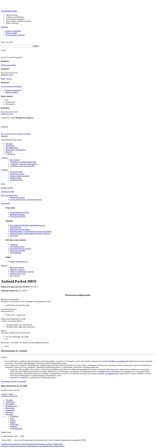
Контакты (9, 412)
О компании (10, 154)
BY (26, 134)
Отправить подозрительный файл (23, 162)
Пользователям (11, 406)
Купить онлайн (11, 33)
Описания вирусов (17, 197)
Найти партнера (12, 23)
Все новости (15, 276)
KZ (21, 134)
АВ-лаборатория (11, 148)
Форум (9, 79)
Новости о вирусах (17, 269)
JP (18, 134)
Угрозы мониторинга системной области (26, 199)
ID (29, 134)
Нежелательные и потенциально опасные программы (31, 231)
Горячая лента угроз (17, 274)
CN (5, 134)
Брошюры (14, 244)
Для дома (9, 144)
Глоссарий (14, 235)
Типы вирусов (15, 227)
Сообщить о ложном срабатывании (23, 164)
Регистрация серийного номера (18, 21)
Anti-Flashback (15, 253)
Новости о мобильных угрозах (22, 272)
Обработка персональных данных (14, 444)
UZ (23, 134)
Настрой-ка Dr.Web (17, 251)
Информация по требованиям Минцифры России (45, 446)
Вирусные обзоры (17, 267)
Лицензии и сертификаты (15, 150)
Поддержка (9, 404)
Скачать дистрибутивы (15, 17)
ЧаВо (3, 79)
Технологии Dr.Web (17, 216)
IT (16, 134)
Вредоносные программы (20, 229)
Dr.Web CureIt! (15, 178)
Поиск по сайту (7, 42)
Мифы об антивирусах (19, 262)
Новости (8, 152)
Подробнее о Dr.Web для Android (13, 381)
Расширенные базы (17, 214)
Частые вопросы (11, 92)
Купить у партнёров (13, 31)
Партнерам (9, 408)
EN (8, 134)
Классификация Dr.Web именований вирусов (27, 225)
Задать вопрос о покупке (15, 35)
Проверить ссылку (17, 174)
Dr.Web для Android (119, 361)
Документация (11, 15)
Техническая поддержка (15, 19)
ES (11, 134)
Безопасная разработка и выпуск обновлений (45, 444)
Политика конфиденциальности (13, 446)
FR (14, 134)
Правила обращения (13, 90)
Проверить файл (16, 172)
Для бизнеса (10, 146)
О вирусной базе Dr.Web (19, 212)
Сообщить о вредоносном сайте (22, 166)
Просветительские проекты (20, 249)
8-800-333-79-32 (7, 75)
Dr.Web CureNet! (16, 180)
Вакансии (9, 414)
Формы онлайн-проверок (20, 176)
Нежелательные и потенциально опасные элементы (30, 233)
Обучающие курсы (17, 247)
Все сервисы (15, 160)
